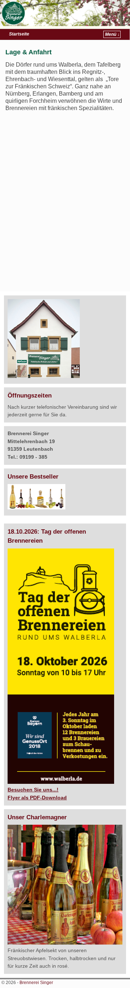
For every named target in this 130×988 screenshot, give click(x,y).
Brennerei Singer (36, 982)
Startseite (19, 34)
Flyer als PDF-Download (37, 797)
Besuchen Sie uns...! (33, 789)
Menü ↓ (112, 34)
